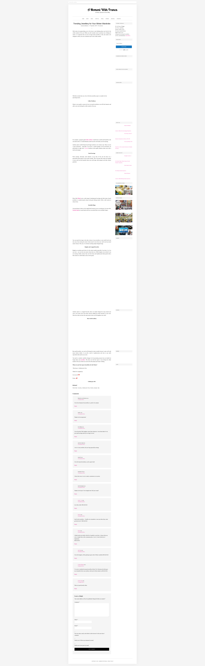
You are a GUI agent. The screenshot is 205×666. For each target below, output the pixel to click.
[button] (123, 18)
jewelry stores (80, 580)
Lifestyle (95, 387)
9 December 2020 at (81, 551)
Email (76, 625)
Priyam (79, 530)
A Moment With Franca (102, 10)
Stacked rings (76, 210)
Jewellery (80, 387)
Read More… (128, 35)
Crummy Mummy (81, 564)
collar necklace (89, 139)
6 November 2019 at (81, 487)
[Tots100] (124, 284)
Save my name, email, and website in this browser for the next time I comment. (89, 634)
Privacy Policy (110, 661)
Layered (86, 148)
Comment (77, 602)
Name (76, 619)
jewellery (83, 359)
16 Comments (100, 25)
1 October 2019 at (81, 399)
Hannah (79, 514)
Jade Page (79, 550)
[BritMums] (124, 241)
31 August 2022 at (81, 582)
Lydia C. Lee (80, 500)
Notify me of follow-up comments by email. (84, 640)
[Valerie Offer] (124, 58)
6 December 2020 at (81, 516)
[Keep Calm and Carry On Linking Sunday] (124, 367)
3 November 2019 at (81, 428)
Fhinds (79, 198)
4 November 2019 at (81, 444)
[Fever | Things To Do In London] (124, 72)
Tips (98, 387)
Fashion (91, 387)
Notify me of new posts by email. (82, 645)
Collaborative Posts (86, 387)
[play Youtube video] (123, 190)
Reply (75, 406)
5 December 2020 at (81, 501)
